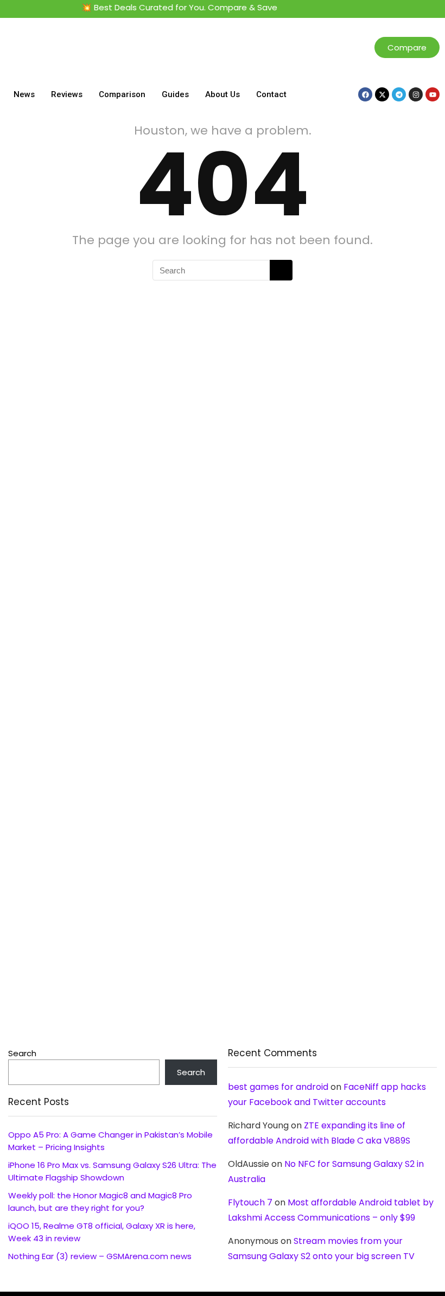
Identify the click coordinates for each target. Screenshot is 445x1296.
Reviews (66, 94)
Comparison (122, 94)
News (24, 94)
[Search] (281, 270)
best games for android (278, 1087)
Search (22, 1053)
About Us (222, 94)
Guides (175, 94)
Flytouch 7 (250, 1202)
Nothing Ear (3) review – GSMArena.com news (100, 1256)
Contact (271, 94)
